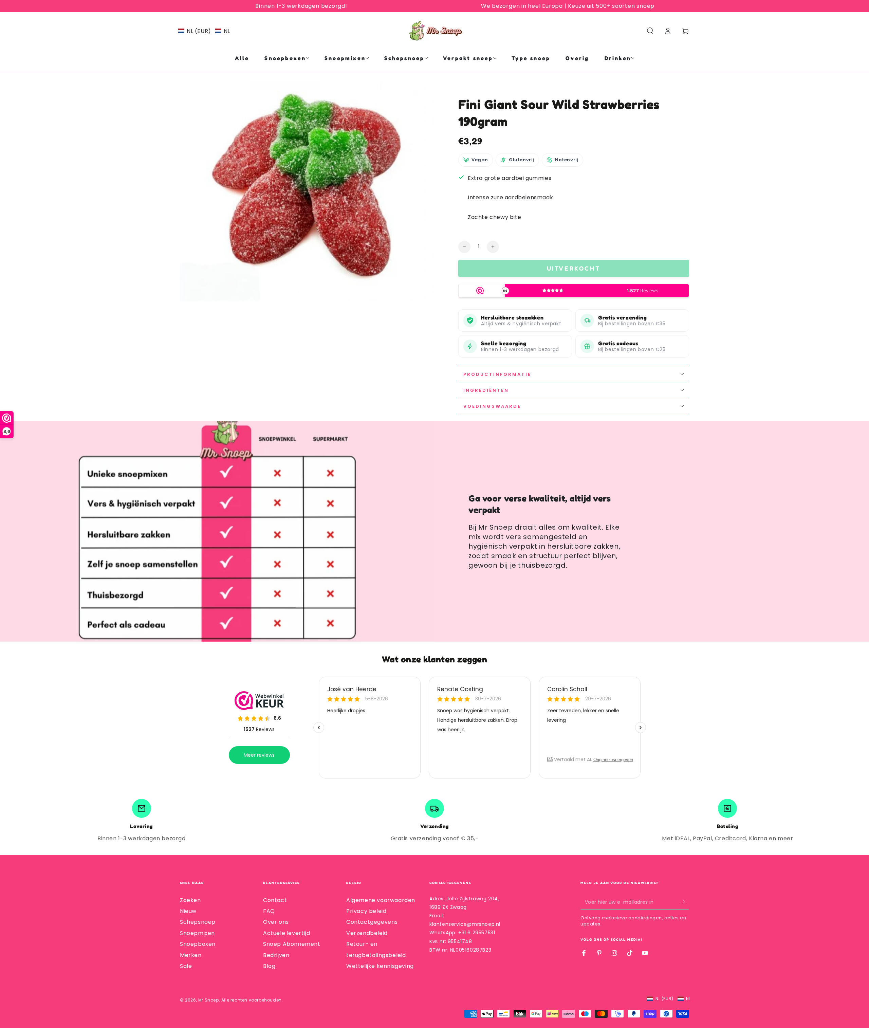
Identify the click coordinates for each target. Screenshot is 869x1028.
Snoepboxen (198, 944)
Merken (191, 955)
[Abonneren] (685, 902)
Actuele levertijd (286, 933)
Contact (275, 900)
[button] (204, 31)
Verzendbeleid (367, 933)
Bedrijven (276, 955)
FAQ (269, 911)
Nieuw (188, 911)
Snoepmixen (197, 933)
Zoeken (190, 900)
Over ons (276, 922)
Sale (186, 966)
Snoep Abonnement (291, 944)
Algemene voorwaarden (380, 900)
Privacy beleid (366, 911)
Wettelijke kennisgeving (380, 966)
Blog (269, 966)
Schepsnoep (198, 922)
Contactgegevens (372, 922)
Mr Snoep (208, 1000)
